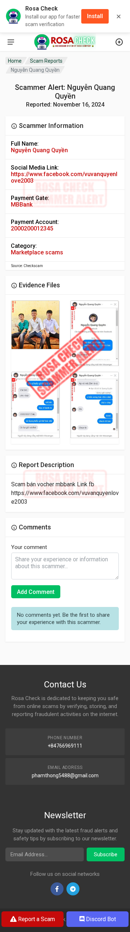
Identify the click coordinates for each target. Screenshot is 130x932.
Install (95, 16)
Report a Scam (36, 919)
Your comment (29, 547)
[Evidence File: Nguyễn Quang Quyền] (35, 324)
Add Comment (36, 591)
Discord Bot (100, 919)
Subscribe (105, 854)
